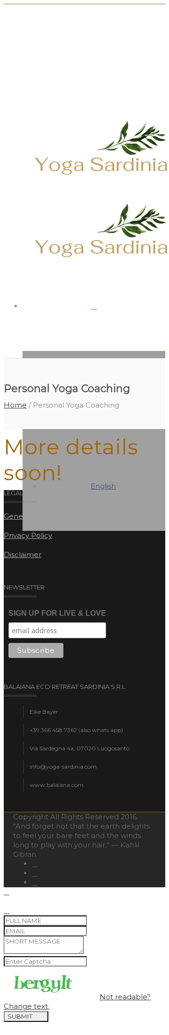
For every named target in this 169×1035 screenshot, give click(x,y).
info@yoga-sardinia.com (63, 766)
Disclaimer (22, 554)
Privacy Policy (28, 535)
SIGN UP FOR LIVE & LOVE (57, 613)
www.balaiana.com (57, 784)
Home (15, 404)
